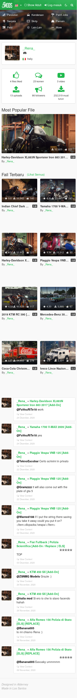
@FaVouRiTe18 (27, 409)
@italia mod (24, 598)
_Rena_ (29, 48)
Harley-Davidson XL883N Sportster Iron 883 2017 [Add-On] (40, 403)
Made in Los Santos (14, 688)
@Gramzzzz (24, 487)
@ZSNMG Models (28, 576)
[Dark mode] (66, 5)
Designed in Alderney (15, 684)
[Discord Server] (25, 52)
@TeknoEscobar (28, 461)
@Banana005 (25, 628)
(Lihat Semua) (36, 174)
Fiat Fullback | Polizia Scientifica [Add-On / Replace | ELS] (41, 544)
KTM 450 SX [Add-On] (44, 572)
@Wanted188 (25, 517)
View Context (26, 414)
